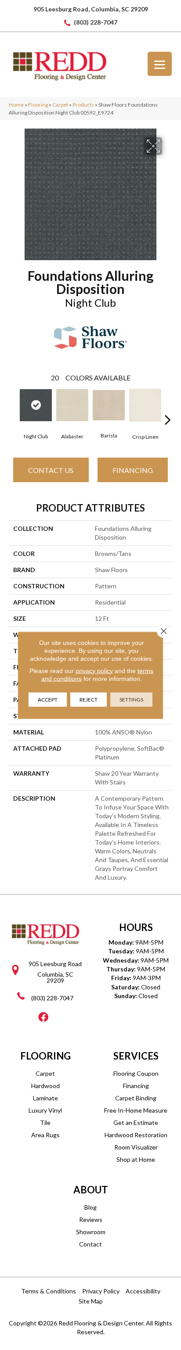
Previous (13, 406)
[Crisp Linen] (145, 405)
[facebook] (43, 1017)
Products (83, 104)
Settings (131, 699)
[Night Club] (36, 405)
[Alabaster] (72, 405)
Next (167, 406)
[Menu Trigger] (160, 64)
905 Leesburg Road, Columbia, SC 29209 (90, 9)
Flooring (38, 104)
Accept (48, 699)
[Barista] (108, 405)
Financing (132, 470)
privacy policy (94, 670)
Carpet (60, 104)
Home (16, 104)
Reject (89, 699)
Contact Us (50, 470)
